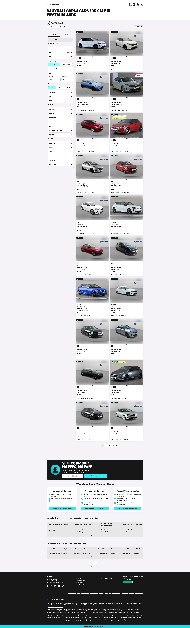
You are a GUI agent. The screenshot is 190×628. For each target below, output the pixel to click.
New (48, 1)
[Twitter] (52, 586)
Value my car (95, 476)
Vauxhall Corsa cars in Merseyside (59, 531)
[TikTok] (63, 586)
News (75, 1)
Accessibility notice (139, 593)
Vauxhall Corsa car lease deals (127, 508)
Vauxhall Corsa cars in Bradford (107, 549)
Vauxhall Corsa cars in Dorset (83, 524)
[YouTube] (59, 586)
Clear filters (51, 27)
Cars (54, 34)
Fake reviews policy (116, 593)
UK (49, 599)
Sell (68, 1)
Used (52, 1)
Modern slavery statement (128, 593)
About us (78, 576)
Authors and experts (80, 580)
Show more (94, 536)
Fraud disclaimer (94, 593)
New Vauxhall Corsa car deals (62, 508)
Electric (63, 1)
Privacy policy (108, 593)
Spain (62, 599)
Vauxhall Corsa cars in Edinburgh (131, 553)
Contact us (78, 578)
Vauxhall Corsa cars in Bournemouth (83, 549)
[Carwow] (53, 4)
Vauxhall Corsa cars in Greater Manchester (107, 524)
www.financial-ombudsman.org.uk (132, 617)
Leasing (57, 1)
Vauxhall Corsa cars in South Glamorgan (107, 531)
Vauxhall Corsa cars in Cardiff (58, 553)
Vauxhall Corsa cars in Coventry (83, 553)
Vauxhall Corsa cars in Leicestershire (131, 524)
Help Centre (50, 576)
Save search (61, 40)
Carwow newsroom (80, 582)
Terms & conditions (72, 593)
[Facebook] (48, 586)
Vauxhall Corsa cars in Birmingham (59, 549)
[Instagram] (55, 586)
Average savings (50, 609)
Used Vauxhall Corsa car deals (95, 508)
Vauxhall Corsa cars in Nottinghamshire (83, 531)
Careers (102, 576)
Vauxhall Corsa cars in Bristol (131, 549)
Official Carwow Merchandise (82, 584)
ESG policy (101, 593)
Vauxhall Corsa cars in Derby (107, 553)
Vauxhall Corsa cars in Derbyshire (58, 524)
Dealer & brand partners (106, 578)
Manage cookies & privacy (83, 593)
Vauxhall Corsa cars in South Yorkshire (131, 531)
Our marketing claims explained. (55, 607)
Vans (71, 1)
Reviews (81, 1)
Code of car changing (138, 595)
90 (113, 445)
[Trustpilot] (133, 580)
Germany (55, 599)
